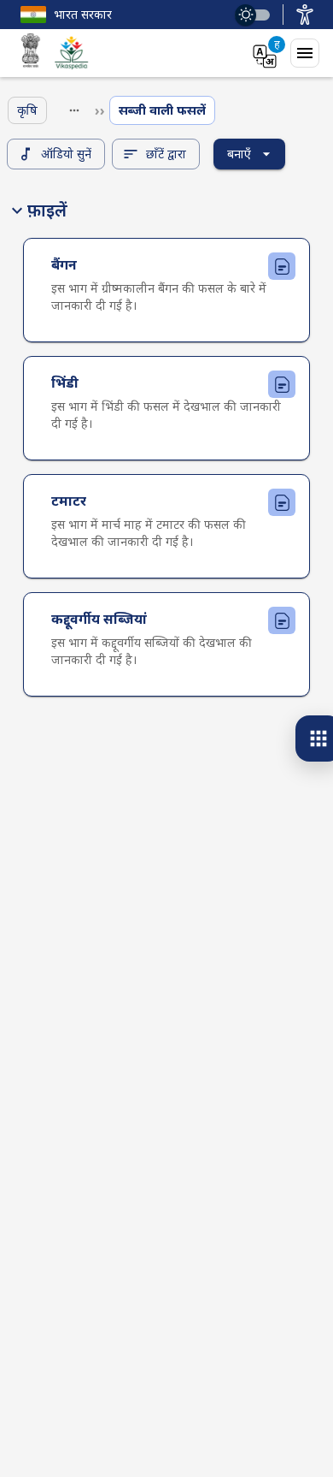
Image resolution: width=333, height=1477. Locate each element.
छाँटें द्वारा (166, 153)
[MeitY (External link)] (31, 53)
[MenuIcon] (304, 53)
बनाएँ (239, 153)
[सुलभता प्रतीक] (304, 14)
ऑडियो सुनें (66, 153)
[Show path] (74, 110)
